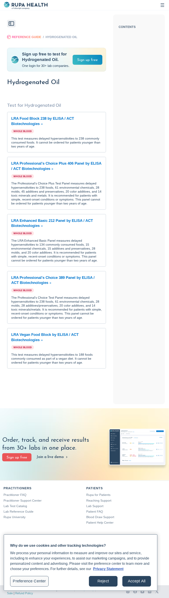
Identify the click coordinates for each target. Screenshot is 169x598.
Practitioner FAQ (15, 495)
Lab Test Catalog (15, 506)
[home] (26, 5)
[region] (81, 562)
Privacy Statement (108, 569)
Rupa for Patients (98, 495)
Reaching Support (98, 500)
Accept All (137, 581)
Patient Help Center (100, 522)
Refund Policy (24, 593)
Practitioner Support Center (23, 500)
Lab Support (94, 506)
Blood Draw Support (100, 517)
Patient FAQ (94, 511)
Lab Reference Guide (18, 511)
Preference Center (29, 581)
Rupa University (15, 517)
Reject (103, 581)
